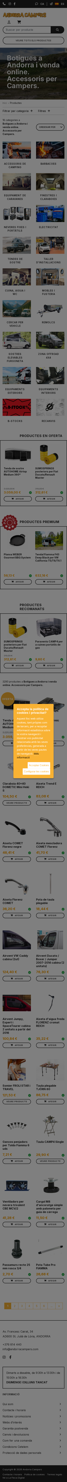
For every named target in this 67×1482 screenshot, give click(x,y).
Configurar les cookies (36, 771)
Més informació (28, 755)
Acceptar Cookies (39, 765)
